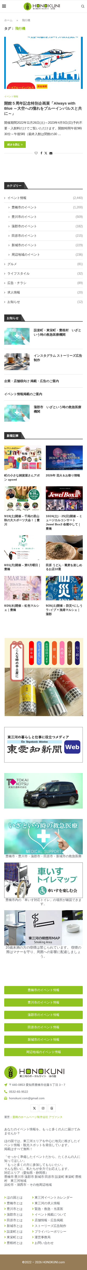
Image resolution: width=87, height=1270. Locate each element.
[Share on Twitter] (45, 153)
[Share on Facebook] (41, 153)
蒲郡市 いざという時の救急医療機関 (57, 409)
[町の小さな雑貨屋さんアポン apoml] (22, 458)
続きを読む (13, 144)
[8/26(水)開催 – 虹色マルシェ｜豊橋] (22, 588)
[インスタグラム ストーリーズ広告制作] (17, 361)
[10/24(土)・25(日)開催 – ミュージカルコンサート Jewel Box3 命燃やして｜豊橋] (64, 498)
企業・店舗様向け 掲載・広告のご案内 (31, 381)
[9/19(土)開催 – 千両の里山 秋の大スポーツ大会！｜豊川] (22, 498)
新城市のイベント (47, 245)
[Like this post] (36, 153)
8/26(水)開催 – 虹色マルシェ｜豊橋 (21, 607)
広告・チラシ (45, 283)
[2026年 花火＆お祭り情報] (64, 458)
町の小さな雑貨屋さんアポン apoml (22, 477)
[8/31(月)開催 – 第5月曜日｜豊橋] (22, 547)
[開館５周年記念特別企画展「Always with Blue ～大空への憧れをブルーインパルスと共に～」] (43, 63)
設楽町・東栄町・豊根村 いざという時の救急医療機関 (57, 332)
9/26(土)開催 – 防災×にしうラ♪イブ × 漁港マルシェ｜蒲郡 (64, 609)
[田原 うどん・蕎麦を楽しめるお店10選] (64, 547)
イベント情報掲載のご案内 (23, 394)
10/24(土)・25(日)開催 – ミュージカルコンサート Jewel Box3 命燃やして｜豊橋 (64, 522)
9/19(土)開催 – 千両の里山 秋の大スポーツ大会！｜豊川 (22, 520)
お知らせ (45, 302)
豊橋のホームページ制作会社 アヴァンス (37, 1117)
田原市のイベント (47, 235)
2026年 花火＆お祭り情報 (63, 475)
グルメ (45, 264)
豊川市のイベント (47, 216)
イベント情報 (45, 198)
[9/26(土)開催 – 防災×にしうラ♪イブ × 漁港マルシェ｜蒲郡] (64, 588)
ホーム (8, 20)
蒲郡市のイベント (47, 226)
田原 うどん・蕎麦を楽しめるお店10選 (64, 567)
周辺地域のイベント (47, 254)
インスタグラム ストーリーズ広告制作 (58, 358)
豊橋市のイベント (47, 207)
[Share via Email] (50, 153)
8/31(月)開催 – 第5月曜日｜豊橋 (22, 567)
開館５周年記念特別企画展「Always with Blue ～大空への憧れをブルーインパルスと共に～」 (43, 108)
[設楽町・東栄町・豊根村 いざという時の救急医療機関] (17, 336)
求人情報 (45, 292)
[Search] (83, 6)
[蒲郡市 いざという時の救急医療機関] (17, 413)
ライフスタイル (45, 273)
